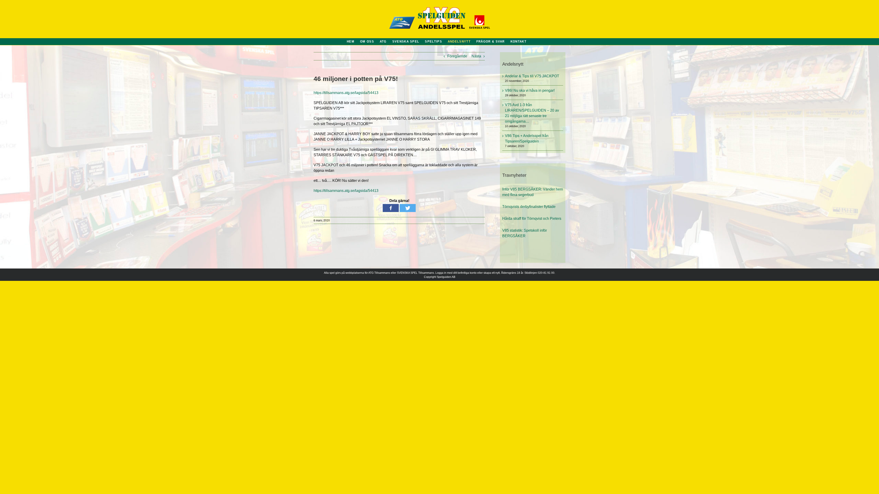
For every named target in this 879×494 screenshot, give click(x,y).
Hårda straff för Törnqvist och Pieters (531, 216)
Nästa (476, 56)
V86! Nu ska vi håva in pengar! (530, 90)
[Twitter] (408, 208)
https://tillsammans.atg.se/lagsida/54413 (346, 93)
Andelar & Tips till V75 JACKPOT (532, 76)
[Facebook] (391, 208)
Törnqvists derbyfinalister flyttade (529, 205)
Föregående (457, 56)
